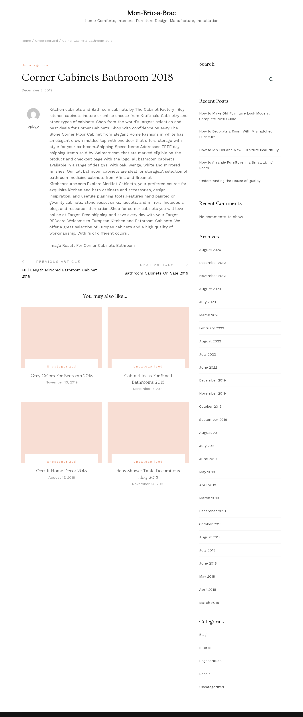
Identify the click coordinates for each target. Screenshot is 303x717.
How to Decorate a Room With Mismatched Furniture (236, 134)
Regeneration (210, 661)
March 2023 (209, 315)
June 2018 (208, 563)
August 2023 (210, 289)
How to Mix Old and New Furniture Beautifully (239, 150)
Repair (204, 674)
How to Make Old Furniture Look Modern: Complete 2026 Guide (234, 116)
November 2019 (212, 393)
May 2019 (207, 472)
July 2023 (207, 302)
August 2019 (209, 433)
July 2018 (207, 550)
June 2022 (208, 367)
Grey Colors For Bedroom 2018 (62, 375)
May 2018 (207, 576)
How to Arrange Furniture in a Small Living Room (236, 165)
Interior (205, 648)
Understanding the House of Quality (229, 181)
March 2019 (209, 498)
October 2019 (210, 406)
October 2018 (210, 524)
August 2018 (209, 537)
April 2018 (207, 589)
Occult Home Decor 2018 (61, 470)
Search (206, 64)
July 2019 (207, 446)
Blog (203, 634)
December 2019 (212, 380)
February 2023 (211, 328)
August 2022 (210, 341)
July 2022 (207, 354)
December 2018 (212, 511)
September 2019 (213, 419)
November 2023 (212, 276)
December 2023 (212, 263)
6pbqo (33, 126)
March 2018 (209, 602)
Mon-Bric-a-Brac (151, 13)
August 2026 (210, 250)
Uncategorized (36, 65)
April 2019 (207, 485)
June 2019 (208, 459)
